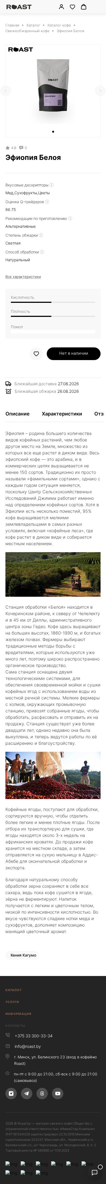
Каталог (13, 990)
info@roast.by (28, 1046)
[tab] (53, 132)
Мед (9, 192)
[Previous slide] (5, 90)
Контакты (15, 1026)
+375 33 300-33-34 (33, 1035)
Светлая (13, 243)
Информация (18, 1014)
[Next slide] (100, 90)
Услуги (12, 1002)
